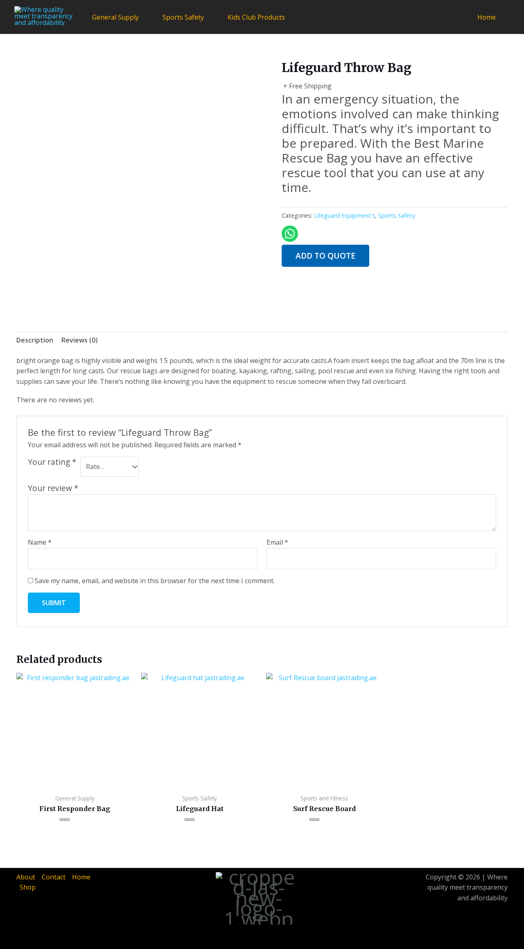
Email (277, 542)
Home (486, 17)
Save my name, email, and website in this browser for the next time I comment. (155, 580)
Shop (28, 887)
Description (34, 340)
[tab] (34, 340)
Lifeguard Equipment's (344, 215)
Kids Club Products (256, 17)
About (25, 876)
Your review (53, 488)
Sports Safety (183, 17)
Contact (54, 876)
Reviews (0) (79, 340)
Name (40, 542)
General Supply (115, 17)
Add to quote (325, 255)
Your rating (52, 462)
